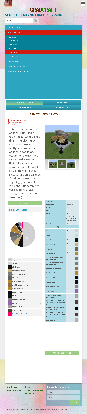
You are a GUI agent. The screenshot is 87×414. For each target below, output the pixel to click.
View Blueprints (24, 203)
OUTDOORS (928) (14, 33)
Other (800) (12, 52)
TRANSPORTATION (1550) (17, 66)
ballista (73, 221)
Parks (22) (12, 37)
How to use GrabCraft (16, 390)
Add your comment (62, 353)
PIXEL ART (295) (13, 61)
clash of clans (71, 217)
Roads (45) (12, 48)
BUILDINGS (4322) (14, 28)
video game (70, 219)
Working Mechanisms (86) (18, 72)
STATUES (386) (13, 56)
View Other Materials (19, 314)
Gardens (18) (13, 41)
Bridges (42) (12, 45)
